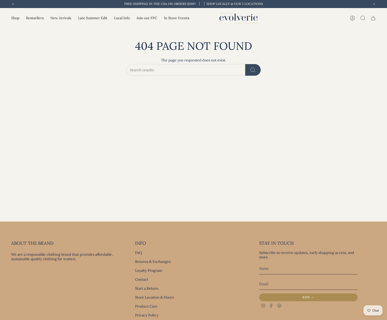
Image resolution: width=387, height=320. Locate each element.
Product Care (146, 306)
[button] (15, 18)
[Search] (253, 70)
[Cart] (373, 18)
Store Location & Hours (154, 297)
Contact (141, 279)
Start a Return (146, 288)
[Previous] (13, 4)
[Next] (374, 4)
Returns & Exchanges (152, 261)
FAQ (138, 252)
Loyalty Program (148, 270)
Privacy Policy (146, 315)
